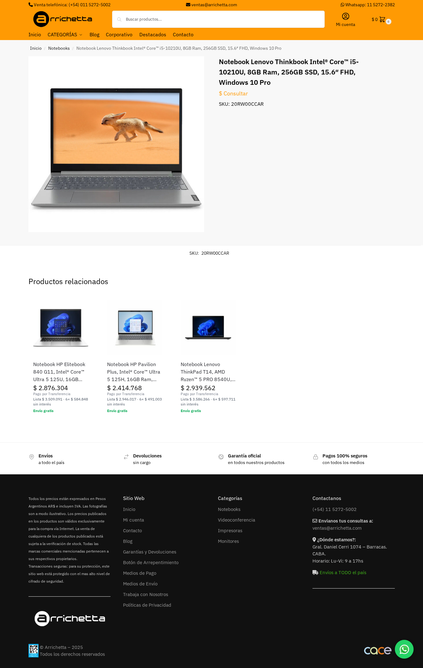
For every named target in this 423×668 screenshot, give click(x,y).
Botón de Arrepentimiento (150, 562)
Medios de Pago (139, 573)
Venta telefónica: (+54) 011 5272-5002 (72, 5)
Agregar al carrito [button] (61, 424)
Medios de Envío (140, 584)
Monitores (228, 541)
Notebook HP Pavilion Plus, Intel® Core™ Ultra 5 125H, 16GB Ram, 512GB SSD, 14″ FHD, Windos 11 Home (133, 372)
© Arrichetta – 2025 (61, 647)
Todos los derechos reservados (72, 654)
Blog (127, 541)
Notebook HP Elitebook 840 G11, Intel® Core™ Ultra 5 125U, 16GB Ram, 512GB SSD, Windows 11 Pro (59, 372)
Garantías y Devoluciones (149, 552)
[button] (381, 19)
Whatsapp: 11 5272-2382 (369, 5)
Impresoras (230, 530)
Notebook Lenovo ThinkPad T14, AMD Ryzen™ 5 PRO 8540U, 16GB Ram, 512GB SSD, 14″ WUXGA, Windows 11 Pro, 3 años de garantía (208, 372)
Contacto (132, 530)
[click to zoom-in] (116, 144)
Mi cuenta (345, 24)
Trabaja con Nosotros (145, 594)
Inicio (36, 48)
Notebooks (59, 48)
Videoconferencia (236, 520)
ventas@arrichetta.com (214, 5)
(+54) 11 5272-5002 (334, 509)
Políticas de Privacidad (147, 605)
